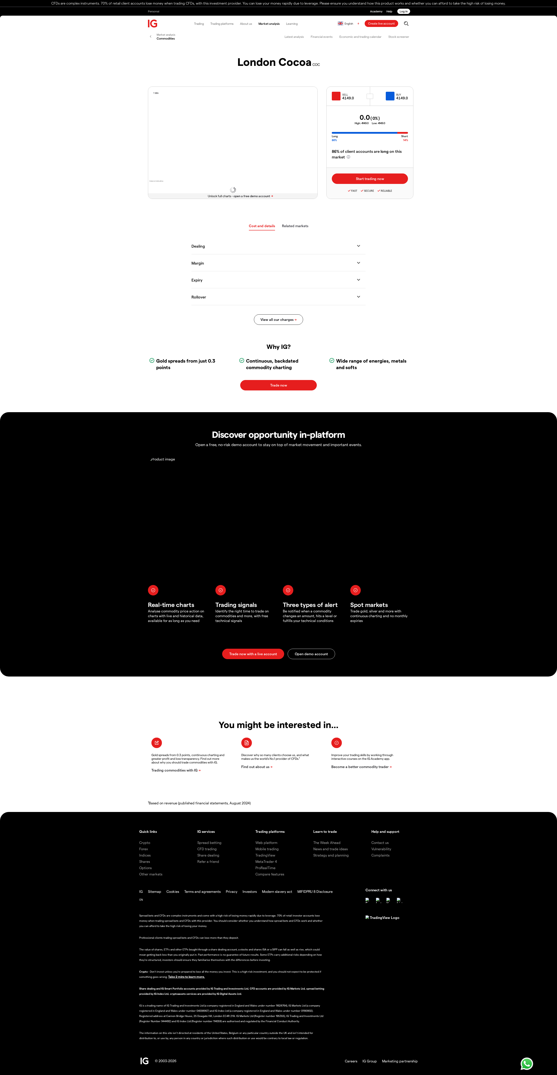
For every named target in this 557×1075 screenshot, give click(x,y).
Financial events (321, 36)
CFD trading (207, 849)
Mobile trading (267, 849)
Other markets (150, 874)
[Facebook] (368, 900)
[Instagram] (378, 900)
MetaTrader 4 (266, 861)
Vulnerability (381, 849)
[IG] (153, 24)
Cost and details (262, 226)
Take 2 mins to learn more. (186, 976)
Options (145, 868)
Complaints (380, 855)
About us (246, 23)
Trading (199, 23)
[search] (406, 23)
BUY (398, 94)
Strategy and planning (331, 855)
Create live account (381, 23)
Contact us (380, 842)
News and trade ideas (330, 849)
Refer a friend (208, 861)
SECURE (369, 190)
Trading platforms (221, 23)
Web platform (266, 842)
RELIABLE (386, 190)
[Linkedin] (399, 900)
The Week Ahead (327, 842)
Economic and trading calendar (360, 36)
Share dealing (208, 855)
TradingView (265, 855)
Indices (145, 855)
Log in (404, 11)
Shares (144, 861)
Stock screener (398, 36)
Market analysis (269, 23)
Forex (143, 849)
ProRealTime (265, 868)
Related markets (295, 226)
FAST (354, 190)
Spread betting (209, 842)
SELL (345, 94)
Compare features (269, 874)
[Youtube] (389, 900)
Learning (292, 23)
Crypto (144, 842)
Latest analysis (294, 36)
